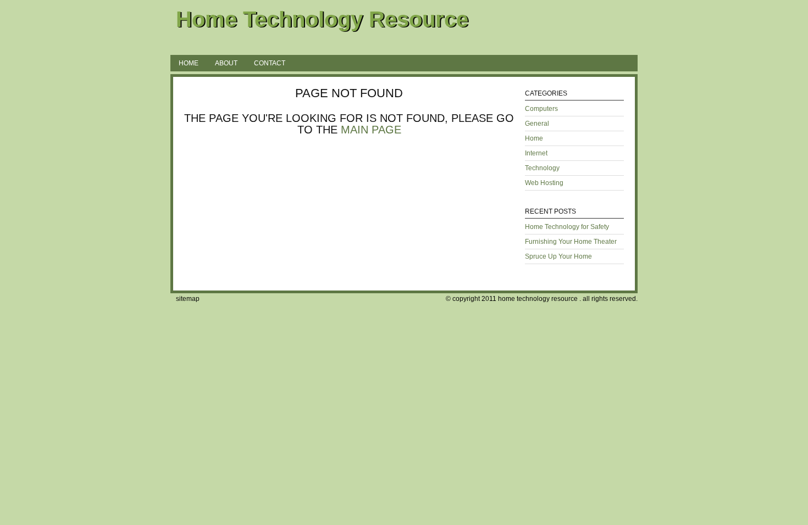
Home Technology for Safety (567, 227)
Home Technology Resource (322, 19)
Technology (542, 168)
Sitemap (188, 299)
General (537, 123)
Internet (536, 153)
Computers (541, 109)
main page (371, 130)
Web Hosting (544, 183)
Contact (269, 63)
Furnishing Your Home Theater (571, 241)
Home (188, 63)
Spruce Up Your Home (558, 256)
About (226, 63)
